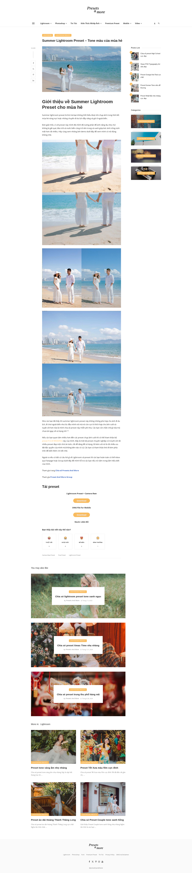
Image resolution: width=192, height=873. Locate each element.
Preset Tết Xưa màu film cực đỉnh (99, 767)
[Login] (155, 23)
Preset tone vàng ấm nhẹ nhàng (49, 767)
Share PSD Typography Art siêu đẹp (150, 65)
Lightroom (45, 23)
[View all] (146, 121)
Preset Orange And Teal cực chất (150, 76)
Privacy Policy (109, 855)
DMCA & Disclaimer (122, 855)
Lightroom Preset (75, 555)
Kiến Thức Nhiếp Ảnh (90, 23)
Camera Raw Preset (48, 555)
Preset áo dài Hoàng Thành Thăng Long (53, 820)
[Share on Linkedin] (33, 80)
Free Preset (62, 555)
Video (137, 23)
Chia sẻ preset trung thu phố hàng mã (78, 694)
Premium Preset (112, 23)
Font (82, 855)
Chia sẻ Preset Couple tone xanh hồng (102, 820)
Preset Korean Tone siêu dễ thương (150, 86)
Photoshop (60, 23)
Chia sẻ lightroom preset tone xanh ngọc (78, 596)
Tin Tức (74, 23)
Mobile (126, 23)
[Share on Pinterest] (33, 74)
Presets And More (72, 600)
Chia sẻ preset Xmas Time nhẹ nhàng (78, 645)
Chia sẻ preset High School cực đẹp (150, 55)
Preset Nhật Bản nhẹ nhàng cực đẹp (150, 97)
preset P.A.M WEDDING (52, 441)
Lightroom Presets (63, 35)
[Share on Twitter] (33, 69)
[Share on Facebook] (33, 63)
